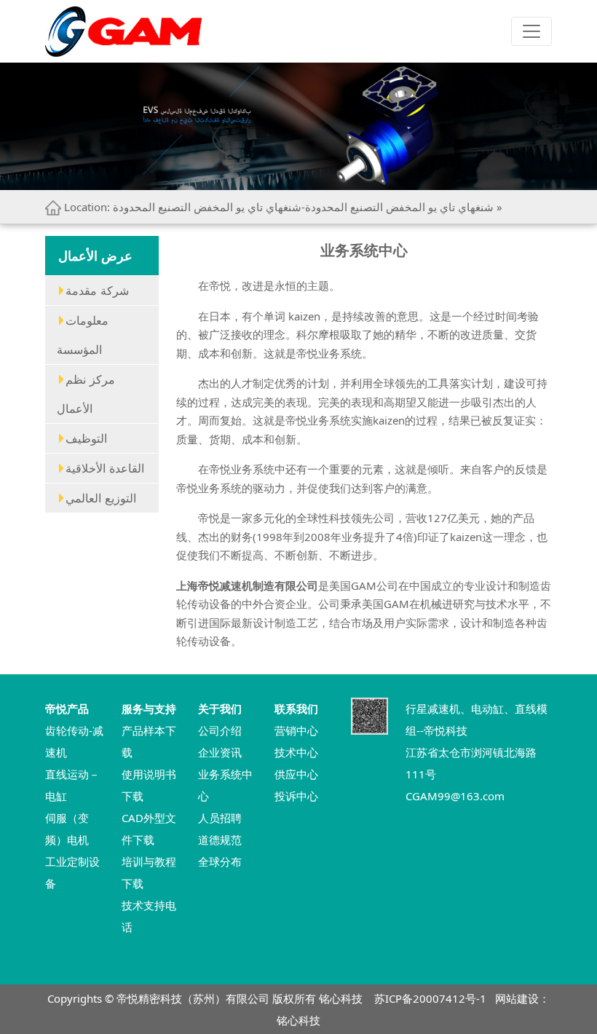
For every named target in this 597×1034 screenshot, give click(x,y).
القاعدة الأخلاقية (105, 468)
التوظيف (86, 438)
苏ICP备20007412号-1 (430, 998)
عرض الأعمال (95, 255)
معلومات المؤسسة (82, 335)
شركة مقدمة (97, 290)
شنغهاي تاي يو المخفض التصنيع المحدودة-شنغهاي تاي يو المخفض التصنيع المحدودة (303, 207)
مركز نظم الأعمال (86, 394)
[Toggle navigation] (531, 31)
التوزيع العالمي (101, 498)
